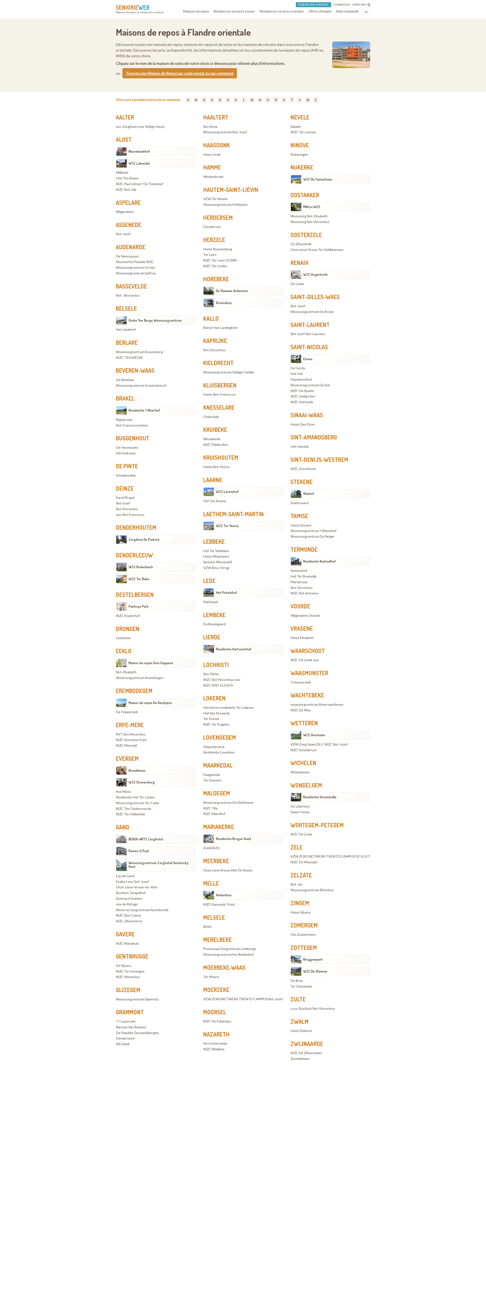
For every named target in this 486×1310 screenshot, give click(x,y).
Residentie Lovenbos (218, 752)
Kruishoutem (220, 457)
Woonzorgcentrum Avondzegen (139, 678)
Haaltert (215, 117)
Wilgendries (125, 212)
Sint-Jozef (123, 234)
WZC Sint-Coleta (128, 915)
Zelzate (301, 875)
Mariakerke (218, 826)
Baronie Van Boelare (131, 1027)
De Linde (297, 284)
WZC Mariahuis (127, 943)
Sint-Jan (296, 884)
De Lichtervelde (215, 1043)
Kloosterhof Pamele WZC (135, 262)
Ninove (299, 145)
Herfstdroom (126, 453)
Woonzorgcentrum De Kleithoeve (228, 803)
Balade (295, 127)
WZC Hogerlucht (315, 274)
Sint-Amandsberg (313, 437)
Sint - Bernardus (128, 295)
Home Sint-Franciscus (219, 394)
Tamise (299, 515)
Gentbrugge (132, 956)
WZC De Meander (304, 862)
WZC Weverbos (128, 977)
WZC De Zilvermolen (306, 1053)
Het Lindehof (126, 330)
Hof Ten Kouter (214, 501)
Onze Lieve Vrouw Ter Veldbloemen (316, 250)
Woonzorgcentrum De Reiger (312, 536)
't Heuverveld (300, 682)
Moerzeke (216, 989)
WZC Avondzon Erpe (131, 740)
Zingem (299, 903)
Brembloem (137, 770)
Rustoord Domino (129, 899)
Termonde (303, 549)
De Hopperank (127, 712)
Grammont (130, 1012)
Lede (209, 580)
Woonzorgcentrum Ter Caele (137, 803)
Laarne (212, 479)
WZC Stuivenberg (142, 782)
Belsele (126, 308)
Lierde (211, 637)
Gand (122, 827)
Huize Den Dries (302, 424)
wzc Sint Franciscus (130, 515)
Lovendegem (219, 737)
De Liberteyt (300, 806)
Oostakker (304, 195)
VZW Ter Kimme (215, 199)
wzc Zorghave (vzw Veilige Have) (140, 127)
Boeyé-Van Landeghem (220, 328)
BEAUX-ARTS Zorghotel (146, 839)
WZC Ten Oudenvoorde (133, 809)
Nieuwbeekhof (139, 151)
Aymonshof (298, 571)
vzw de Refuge (127, 904)
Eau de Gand (125, 876)
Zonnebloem (299, 1059)
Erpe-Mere (130, 724)
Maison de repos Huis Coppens (151, 663)
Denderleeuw (134, 555)
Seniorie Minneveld (217, 562)
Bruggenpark (313, 959)
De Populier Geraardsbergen (137, 1033)
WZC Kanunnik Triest (219, 904)
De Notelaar (125, 380)
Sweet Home (300, 812)
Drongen (127, 628)
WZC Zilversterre (129, 921)
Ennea (307, 359)
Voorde (300, 606)
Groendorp (224, 303)
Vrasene (301, 628)
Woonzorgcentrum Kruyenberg (139, 352)
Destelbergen (135, 594)
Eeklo (123, 651)
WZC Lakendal (139, 163)
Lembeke (214, 614)
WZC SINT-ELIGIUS (218, 685)
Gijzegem (128, 989)
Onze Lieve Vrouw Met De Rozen (227, 870)
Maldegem (216, 793)
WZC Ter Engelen (216, 724)
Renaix (299, 262)
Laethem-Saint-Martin (233, 514)
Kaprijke (215, 340)
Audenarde (130, 247)
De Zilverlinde (301, 244)
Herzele (214, 239)
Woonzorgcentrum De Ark (310, 385)
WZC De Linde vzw (304, 660)
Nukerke (301, 167)
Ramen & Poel (139, 851)
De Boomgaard (214, 624)
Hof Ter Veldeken (216, 551)
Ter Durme (211, 719)
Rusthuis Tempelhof (131, 893)
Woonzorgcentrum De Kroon (312, 312)
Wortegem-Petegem (317, 825)
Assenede (128, 224)
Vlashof (308, 493)
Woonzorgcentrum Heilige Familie (228, 372)
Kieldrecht (218, 362)
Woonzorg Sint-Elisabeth (308, 216)
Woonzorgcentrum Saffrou (136, 273)
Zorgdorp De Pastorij (144, 539)
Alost (124, 139)
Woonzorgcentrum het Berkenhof (228, 954)
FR (366, 12)
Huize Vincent (301, 525)
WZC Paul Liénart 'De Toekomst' (140, 184)
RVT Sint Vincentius (130, 734)
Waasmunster (309, 673)
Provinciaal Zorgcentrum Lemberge (229, 949)
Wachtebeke (307, 695)
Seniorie (132, 7)
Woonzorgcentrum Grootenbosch (141, 385)
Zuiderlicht (211, 848)
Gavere (125, 934)
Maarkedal (218, 765)
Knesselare (218, 407)
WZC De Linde (301, 834)
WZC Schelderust (303, 750)
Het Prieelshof (226, 592)
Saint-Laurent (310, 324)
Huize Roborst (301, 1031)
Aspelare (128, 202)
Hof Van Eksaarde (216, 713)
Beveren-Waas (135, 370)
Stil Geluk (123, 1044)
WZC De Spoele (302, 391)
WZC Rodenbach (141, 567)
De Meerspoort (127, 256)
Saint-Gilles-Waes (315, 296)
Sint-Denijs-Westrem (319, 459)
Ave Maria (123, 792)
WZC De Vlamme (315, 971)
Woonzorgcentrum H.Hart (135, 268)
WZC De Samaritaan (317, 179)
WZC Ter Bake (139, 579)
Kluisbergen (220, 385)
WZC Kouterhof (128, 616)
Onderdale (211, 417)
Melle (211, 883)
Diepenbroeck (214, 747)
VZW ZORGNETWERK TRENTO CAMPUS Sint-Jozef (243, 999)
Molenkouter (300, 772)
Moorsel (214, 1012)
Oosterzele (306, 234)
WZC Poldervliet (215, 445)
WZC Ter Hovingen (130, 971)
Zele (296, 847)
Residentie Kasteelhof (319, 561)
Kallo (211, 318)
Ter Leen (209, 255)
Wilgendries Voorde (305, 616)
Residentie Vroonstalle (319, 797)
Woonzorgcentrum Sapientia (137, 999)
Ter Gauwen (212, 780)
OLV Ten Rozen (127, 178)
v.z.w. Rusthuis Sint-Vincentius (312, 1009)
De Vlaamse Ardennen (232, 291)
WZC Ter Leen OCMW (220, 260)
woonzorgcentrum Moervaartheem (316, 704)
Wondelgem (306, 785)
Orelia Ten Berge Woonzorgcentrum (155, 320)
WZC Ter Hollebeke (130, 814)
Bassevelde (131, 286)
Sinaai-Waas (306, 415)
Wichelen (303, 762)
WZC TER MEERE (129, 358)
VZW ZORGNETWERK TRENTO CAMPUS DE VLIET (330, 856)
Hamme (212, 167)
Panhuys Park (138, 606)
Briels (207, 927)
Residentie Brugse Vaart (233, 839)
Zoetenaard (299, 503)
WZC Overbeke (314, 735)
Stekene (301, 481)
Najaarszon (124, 420)
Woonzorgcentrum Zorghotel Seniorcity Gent (158, 865)
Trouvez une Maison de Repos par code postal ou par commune (180, 73)
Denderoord (125, 1038)
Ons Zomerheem (303, 935)
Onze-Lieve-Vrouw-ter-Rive (136, 887)
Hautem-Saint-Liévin (230, 189)
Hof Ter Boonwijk (303, 576)
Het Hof (296, 374)
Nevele (299, 117)
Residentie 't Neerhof (144, 410)
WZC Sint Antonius (304, 593)
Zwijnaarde (306, 1043)
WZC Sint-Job (126, 190)
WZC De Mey (300, 710)
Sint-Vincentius (214, 350)
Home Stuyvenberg (217, 249)
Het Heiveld (299, 447)
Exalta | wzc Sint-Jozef (132, 882)
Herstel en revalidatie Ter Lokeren (228, 708)
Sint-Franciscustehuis (132, 425)
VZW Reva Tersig (216, 568)
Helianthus (224, 895)
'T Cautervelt (126, 1021)
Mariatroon (299, 582)
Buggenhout (132, 438)
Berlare (127, 342)
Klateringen (299, 154)
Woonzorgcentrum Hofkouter (225, 205)
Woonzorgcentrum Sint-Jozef (225, 132)
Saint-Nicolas (309, 346)
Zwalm (299, 1021)
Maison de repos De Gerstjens (150, 703)
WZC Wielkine (214, 1049)
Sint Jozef (123, 503)
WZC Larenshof (227, 492)
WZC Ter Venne (227, 526)
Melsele (214, 917)
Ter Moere (211, 977)
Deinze (125, 488)
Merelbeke (217, 939)
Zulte (298, 999)
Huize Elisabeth (302, 638)
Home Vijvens (300, 912)
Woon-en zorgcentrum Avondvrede (142, 910)
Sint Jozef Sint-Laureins (307, 334)
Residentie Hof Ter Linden (135, 797)
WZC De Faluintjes (217, 1021)
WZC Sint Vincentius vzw (221, 680)
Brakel (125, 398)
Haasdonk (216, 145)
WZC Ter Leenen (303, 132)
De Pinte (127, 466)
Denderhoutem (136, 527)
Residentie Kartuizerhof (233, 649)
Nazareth (216, 1034)
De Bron (296, 981)
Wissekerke (211, 439)
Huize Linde (212, 154)
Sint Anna (210, 127)
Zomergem (304, 925)
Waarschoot (307, 650)
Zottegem (303, 947)
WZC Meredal (126, 745)
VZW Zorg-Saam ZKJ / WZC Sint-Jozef (319, 744)
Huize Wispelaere (216, 556)
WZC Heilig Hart (302, 396)
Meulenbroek (213, 177)
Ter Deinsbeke (301, 986)
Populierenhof (301, 379)
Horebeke (216, 279)
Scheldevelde (126, 475)
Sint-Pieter (211, 674)
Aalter (125, 117)
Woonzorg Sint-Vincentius (309, 222)
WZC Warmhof (214, 814)
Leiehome (123, 638)
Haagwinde (211, 775)
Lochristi (216, 664)
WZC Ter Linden (215, 266)
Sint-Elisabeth (126, 672)
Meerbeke (216, 860)
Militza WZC (311, 207)
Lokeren (214, 698)
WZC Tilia (210, 808)
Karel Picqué (125, 498)
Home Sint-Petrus (216, 467)
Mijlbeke (122, 172)
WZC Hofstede (301, 402)
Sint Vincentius (127, 509)
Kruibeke (215, 429)
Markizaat (210, 602)
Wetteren (304, 723)
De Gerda (297, 368)
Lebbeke (214, 541)
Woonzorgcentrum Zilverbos (312, 890)
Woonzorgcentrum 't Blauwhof (313, 531)
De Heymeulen (127, 448)
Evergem (127, 758)
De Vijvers (123, 966)
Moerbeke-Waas (224, 967)
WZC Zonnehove (303, 469)
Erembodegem (134, 690)
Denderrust (212, 227)
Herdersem (218, 217)
